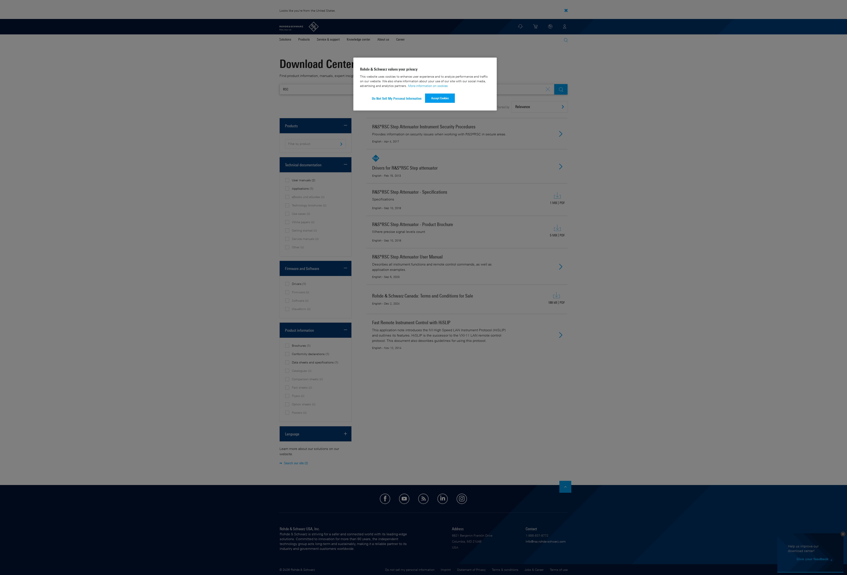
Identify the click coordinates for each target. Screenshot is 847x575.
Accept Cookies (440, 98)
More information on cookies (428, 86)
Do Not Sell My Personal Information (397, 98)
